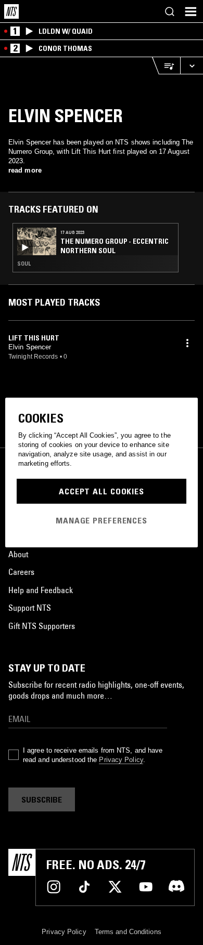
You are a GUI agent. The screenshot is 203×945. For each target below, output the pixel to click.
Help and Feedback (40, 590)
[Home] (11, 11)
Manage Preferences (101, 520)
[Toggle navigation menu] (190, 11)
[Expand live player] (191, 65)
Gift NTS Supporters (41, 626)
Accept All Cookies (101, 491)
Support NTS (29, 607)
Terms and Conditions (128, 932)
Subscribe (41, 799)
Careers (21, 572)
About (18, 554)
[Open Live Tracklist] (166, 65)
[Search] (169, 11)
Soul (24, 263)
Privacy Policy (121, 760)
